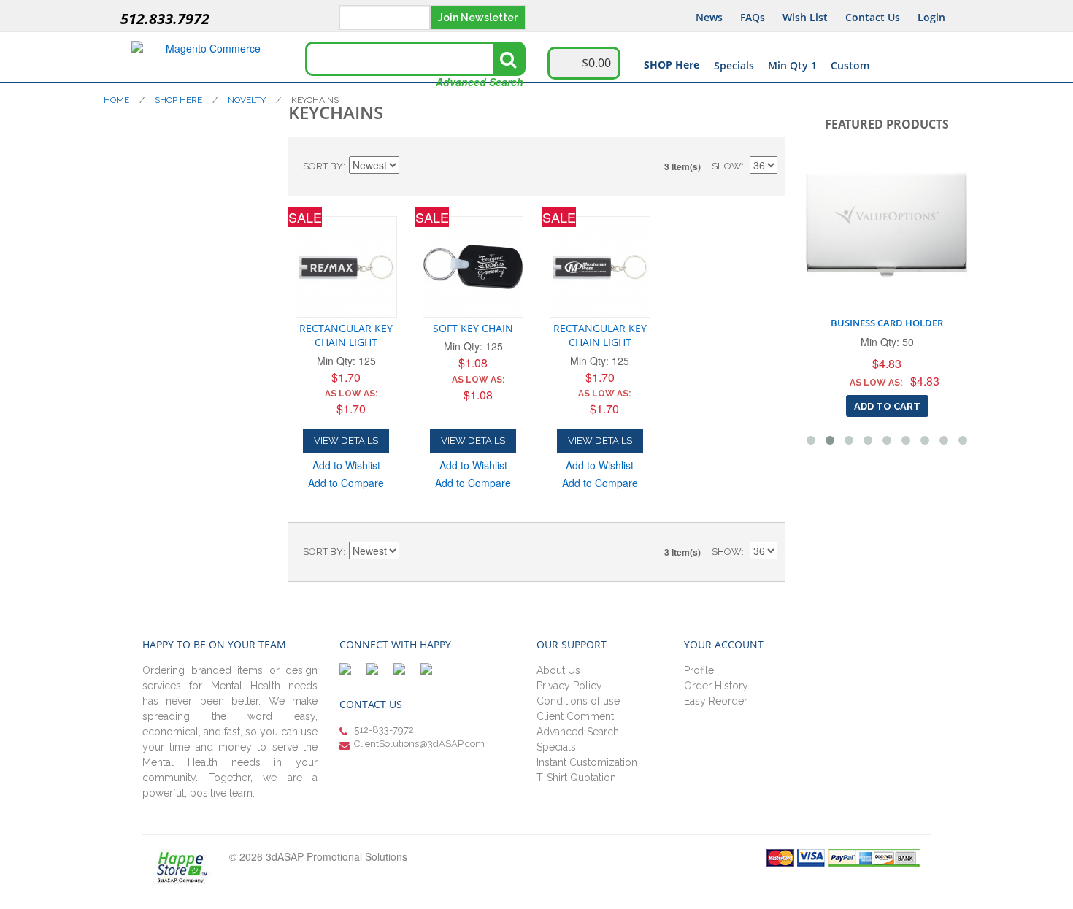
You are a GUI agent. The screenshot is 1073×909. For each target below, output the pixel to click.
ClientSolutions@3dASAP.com (419, 743)
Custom (850, 65)
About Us (558, 670)
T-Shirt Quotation (576, 777)
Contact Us (872, 17)
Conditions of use (578, 701)
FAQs (752, 17)
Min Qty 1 (792, 65)
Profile (699, 670)
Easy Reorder (715, 701)
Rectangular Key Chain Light (346, 335)
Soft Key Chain (473, 328)
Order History (716, 685)
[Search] (508, 59)
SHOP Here (671, 65)
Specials (734, 65)
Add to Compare (346, 482)
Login (931, 17)
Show (727, 166)
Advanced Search (479, 81)
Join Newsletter (478, 17)
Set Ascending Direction (412, 166)
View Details (346, 440)
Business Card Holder (887, 322)
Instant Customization (586, 762)
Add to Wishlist (346, 465)
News (709, 17)
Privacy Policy (569, 685)
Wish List (805, 17)
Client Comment (575, 716)
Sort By (323, 166)
